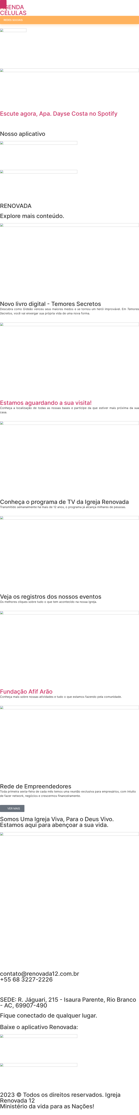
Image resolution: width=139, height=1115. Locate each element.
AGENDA (12, 7)
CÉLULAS (13, 12)
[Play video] (1, 104)
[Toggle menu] (3, 4)
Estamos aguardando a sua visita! (46, 402)
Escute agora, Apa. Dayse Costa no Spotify (58, 113)
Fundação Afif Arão (26, 691)
